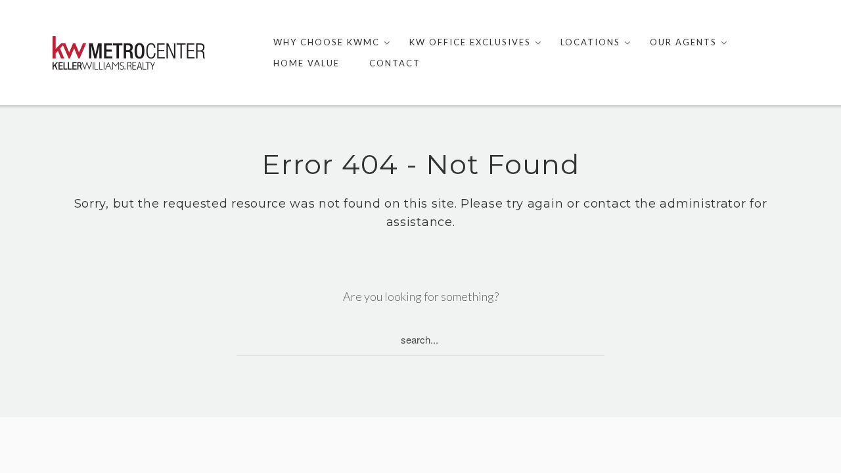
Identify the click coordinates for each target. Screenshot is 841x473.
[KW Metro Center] (129, 53)
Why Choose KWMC (326, 42)
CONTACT (394, 63)
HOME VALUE (306, 63)
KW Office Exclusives (470, 42)
